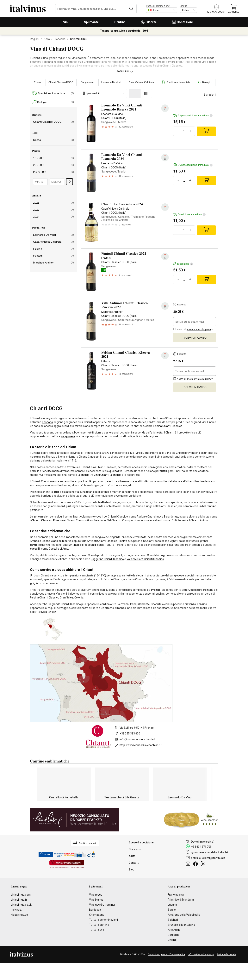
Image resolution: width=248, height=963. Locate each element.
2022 (53, 209)
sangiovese (68, 436)
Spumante (91, 22)
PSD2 (48, 854)
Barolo (172, 909)
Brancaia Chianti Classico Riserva (50, 540)
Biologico (207, 82)
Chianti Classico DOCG (60, 82)
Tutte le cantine (99, 924)
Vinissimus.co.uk (21, 904)
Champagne (96, 914)
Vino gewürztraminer (102, 904)
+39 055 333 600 (130, 733)
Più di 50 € (53, 171)
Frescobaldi (89, 544)
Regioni (34, 39)
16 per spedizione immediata (194, 165)
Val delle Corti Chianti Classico (145, 559)
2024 (53, 216)
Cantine (120, 22)
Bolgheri (173, 919)
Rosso (37, 82)
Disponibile (184, 264)
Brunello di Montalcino (181, 924)
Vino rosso (95, 894)
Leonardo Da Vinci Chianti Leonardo (99, 474)
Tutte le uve (96, 929)
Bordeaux (95, 909)
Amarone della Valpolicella (184, 914)
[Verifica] (69, 181)
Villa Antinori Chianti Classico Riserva (104, 540)
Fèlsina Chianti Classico (167, 65)
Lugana (172, 904)
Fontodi (53, 255)
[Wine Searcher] (191, 819)
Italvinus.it (17, 909)
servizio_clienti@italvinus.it (208, 857)
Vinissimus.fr (19, 899)
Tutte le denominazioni (103, 919)
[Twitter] (204, 864)
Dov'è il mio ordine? (202, 841)
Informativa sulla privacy (201, 954)
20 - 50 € (53, 165)
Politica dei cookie (226, 954)
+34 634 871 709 (201, 846)
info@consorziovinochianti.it (137, 739)
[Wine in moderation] (66, 864)
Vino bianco (96, 899)
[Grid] (146, 93)
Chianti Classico (89, 456)
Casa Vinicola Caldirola (141, 82)
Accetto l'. (194, 329)
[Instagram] (189, 864)
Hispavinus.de (19, 914)
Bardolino (173, 934)
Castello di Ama (58, 548)
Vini (65, 22)
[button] (216, 8)
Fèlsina (53, 248)
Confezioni (185, 22)
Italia (47, 39)
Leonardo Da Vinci (111, 82)
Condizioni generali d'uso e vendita (166, 954)
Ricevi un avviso (195, 337)
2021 (53, 202)
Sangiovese (87, 82)
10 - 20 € (53, 158)
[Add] (206, 131)
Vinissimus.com (21, 894)
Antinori (74, 544)
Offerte (151, 22)
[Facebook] (196, 864)
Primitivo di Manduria (181, 899)
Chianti (172, 939)
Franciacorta (176, 894)
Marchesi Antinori (53, 262)
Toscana (59, 39)
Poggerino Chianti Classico (107, 559)
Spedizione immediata (178, 82)
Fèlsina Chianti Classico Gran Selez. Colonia (57, 597)
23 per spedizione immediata (194, 115)
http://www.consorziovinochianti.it (141, 745)
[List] (134, 93)
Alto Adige (174, 929)
